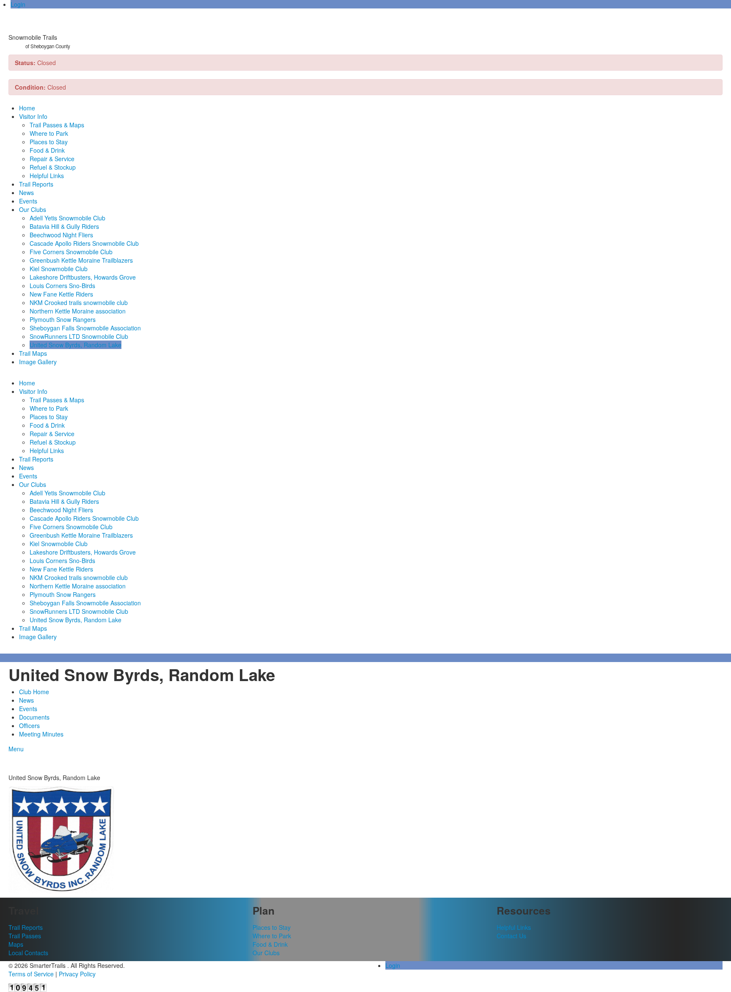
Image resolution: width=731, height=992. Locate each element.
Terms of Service (31, 974)
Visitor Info (33, 116)
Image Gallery (38, 361)
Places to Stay (49, 141)
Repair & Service (52, 158)
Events (28, 201)
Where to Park (49, 133)
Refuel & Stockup (53, 167)
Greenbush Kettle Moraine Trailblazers (81, 260)
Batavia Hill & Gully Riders (64, 226)
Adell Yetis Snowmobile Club (67, 218)
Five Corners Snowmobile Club (71, 251)
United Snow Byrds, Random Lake (75, 345)
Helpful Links (47, 175)
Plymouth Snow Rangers (63, 319)
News (26, 192)
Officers (29, 725)
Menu (16, 749)
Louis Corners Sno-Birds (62, 285)
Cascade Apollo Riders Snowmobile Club (84, 243)
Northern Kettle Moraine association (78, 311)
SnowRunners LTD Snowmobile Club (79, 336)
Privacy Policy (77, 974)
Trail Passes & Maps (57, 125)
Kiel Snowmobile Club (59, 268)
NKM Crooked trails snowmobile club (79, 302)
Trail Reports (36, 184)
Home (27, 108)
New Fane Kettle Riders (61, 294)
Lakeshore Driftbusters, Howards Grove (83, 277)
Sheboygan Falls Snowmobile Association (85, 328)
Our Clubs (32, 209)
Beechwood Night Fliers (61, 235)
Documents (34, 717)
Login (18, 4)
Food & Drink (47, 150)
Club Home (34, 691)
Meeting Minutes (41, 734)
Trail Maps (33, 353)
